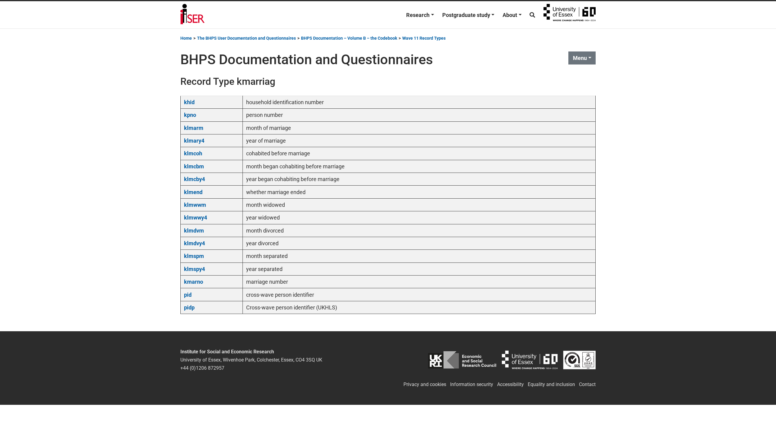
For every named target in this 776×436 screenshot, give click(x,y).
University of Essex (570, 15)
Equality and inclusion (551, 384)
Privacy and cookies (424, 384)
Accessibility (510, 384)
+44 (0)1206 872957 (202, 368)
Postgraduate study (466, 15)
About (510, 15)
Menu (580, 58)
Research (418, 15)
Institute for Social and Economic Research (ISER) (192, 15)
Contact (587, 384)
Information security (471, 384)
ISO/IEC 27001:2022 (579, 359)
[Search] (532, 15)
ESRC (462, 359)
